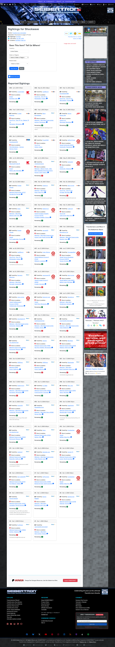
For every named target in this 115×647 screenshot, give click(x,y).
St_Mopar (20, 525)
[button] (77, 4)
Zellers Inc (63, 120)
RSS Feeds (79, 605)
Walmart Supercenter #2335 (68, 345)
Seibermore (20, 385)
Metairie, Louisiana (39, 261)
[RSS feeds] (70, 634)
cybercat (70, 208)
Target (61, 167)
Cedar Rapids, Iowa (40, 459)
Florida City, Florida (15, 194)
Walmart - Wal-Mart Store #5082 (44, 412)
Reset (21, 68)
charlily (44, 340)
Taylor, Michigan (64, 392)
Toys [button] (50, 22)
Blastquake (71, 362)
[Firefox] (14, 624)
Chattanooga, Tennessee (16, 306)
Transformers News (94, 87)
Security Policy (45, 604)
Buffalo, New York (65, 437)
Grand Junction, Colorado (41, 392)
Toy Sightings (91, 62)
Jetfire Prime (71, 140)
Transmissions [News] (13, 600)
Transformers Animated (19, 33)
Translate (44, 609)
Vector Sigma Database (94, 82)
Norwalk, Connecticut (15, 284)
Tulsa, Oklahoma (64, 327)
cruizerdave (20, 91)
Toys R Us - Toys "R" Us (40, 96)
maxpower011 (46, 275)
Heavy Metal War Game (13, 615)
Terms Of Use (45, 605)
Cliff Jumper (45, 476)
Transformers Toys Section (14, 602)
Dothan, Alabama (14, 531)
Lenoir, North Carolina (66, 459)
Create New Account (47, 620)
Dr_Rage (44, 385)
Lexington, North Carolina (16, 505)
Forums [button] (43, 22)
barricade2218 (21, 476)
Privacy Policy (45, 602)
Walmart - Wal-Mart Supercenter (44, 120)
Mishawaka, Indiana (40, 98)
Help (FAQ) (90, 80)
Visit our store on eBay (95, 233)
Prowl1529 (45, 140)
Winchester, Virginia (65, 100)
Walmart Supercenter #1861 (42, 345)
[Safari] (11, 624)
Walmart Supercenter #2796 (68, 501)
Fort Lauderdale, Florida (16, 239)
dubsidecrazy (46, 452)
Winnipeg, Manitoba (65, 122)
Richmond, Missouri (15, 349)
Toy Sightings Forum (93, 68)
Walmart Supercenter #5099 (42, 390)
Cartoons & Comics (12, 611)
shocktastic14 (21, 319)
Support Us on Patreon (82, 609)
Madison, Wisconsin (65, 347)
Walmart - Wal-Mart (40, 190)
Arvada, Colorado (39, 284)
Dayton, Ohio (38, 437)
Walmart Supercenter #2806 (42, 481)
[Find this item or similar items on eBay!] (67, 33)
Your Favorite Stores (94, 72)
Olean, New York (39, 192)
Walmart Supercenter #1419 (17, 481)
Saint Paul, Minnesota (40, 304)
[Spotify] (88, 634)
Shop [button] (22, 22)
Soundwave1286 (64, 93)
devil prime (71, 185)
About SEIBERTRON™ (47, 600)
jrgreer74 (70, 452)
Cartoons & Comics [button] (62, 22)
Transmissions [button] (32, 22)
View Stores (13, 68)
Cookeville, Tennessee (15, 412)
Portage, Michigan (65, 192)
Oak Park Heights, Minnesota (42, 347)
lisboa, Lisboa (38, 147)
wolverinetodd (13, 498)
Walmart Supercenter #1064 (68, 457)
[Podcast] (76, 634)
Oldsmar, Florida (64, 503)
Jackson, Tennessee (40, 122)
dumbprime (71, 496)
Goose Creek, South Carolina (42, 237)
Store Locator (91, 78)
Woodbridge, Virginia (66, 412)
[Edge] (18, 624)
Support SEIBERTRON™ (70, 580)
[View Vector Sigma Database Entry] (75, 33)
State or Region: (14, 55)
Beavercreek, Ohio (14, 215)
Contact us (44, 614)
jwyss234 (20, 405)
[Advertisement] (46, 557)
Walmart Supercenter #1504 (42, 435)
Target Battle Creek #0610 (67, 280)
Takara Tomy (92, 642)
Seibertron (45, 208)
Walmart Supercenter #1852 (68, 410)
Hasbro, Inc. (83, 642)
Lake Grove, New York (66, 215)
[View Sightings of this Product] (80, 33)
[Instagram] (58, 634)
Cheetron (45, 185)
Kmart (11, 96)
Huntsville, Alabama (65, 168)
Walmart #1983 (13, 367)
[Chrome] (8, 624)
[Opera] (21, 624)
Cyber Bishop (46, 252)
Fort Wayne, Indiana (15, 483)
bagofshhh (71, 405)
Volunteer (78, 604)
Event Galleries (11, 613)
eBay (102, 34)
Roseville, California (15, 459)
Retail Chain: (13, 60)
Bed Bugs (70, 340)
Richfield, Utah (13, 98)
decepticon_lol (64, 232)
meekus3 (19, 452)
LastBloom (45, 91)
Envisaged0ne (71, 252)
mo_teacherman (14, 342)
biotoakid (70, 162)
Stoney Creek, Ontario (40, 172)
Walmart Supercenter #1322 (17, 503)
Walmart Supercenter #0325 (17, 347)
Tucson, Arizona (64, 261)
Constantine (71, 430)
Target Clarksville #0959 (67, 145)
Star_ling (70, 385)
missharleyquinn (39, 163)
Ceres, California (14, 369)
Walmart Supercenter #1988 (17, 457)
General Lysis (46, 297)
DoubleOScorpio (39, 407)
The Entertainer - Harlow (16, 147)
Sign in (43, 622)
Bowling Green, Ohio (40, 505)
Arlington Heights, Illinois (41, 217)
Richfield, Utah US (20, 40)
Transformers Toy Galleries (14, 604)
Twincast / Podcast (81, 602)
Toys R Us (37, 145)
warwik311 (45, 230)
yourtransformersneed (66, 320)
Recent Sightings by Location (96, 67)
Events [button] (91, 22)
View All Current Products (96, 65)
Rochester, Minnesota (15, 124)
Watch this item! (15, 76)
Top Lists (9, 617)
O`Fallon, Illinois (39, 327)
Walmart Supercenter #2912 (68, 390)
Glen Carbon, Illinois (40, 533)
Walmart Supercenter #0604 (17, 530)
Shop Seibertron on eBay (83, 607)
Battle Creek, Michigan (66, 282)
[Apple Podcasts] (82, 634)
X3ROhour (20, 362)
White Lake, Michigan (15, 170)
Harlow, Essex (13, 149)
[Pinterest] (52, 634)
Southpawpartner (39, 320)
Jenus (18, 208)
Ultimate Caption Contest (94, 369)
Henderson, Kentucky (66, 304)
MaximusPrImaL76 (14, 163)
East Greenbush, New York (67, 369)
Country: (11, 48)
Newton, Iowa (64, 239)
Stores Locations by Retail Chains (95, 75)
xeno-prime (20, 297)
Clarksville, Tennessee (66, 147)
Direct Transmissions (91, 614)
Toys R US (62, 213)
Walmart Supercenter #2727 (17, 192)
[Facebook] (27, 634)
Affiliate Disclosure (46, 607)
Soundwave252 (13, 142)
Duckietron (71, 297)
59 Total (18, 36)
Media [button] (83, 22)
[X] (39, 634)
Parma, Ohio (38, 414)
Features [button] (75, 22)
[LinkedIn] (64, 634)
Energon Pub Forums (13, 605)
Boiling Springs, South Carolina (43, 483)
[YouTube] (45, 634)
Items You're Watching (94, 70)
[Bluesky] (33, 634)
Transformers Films (12, 607)
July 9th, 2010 (20, 38)
